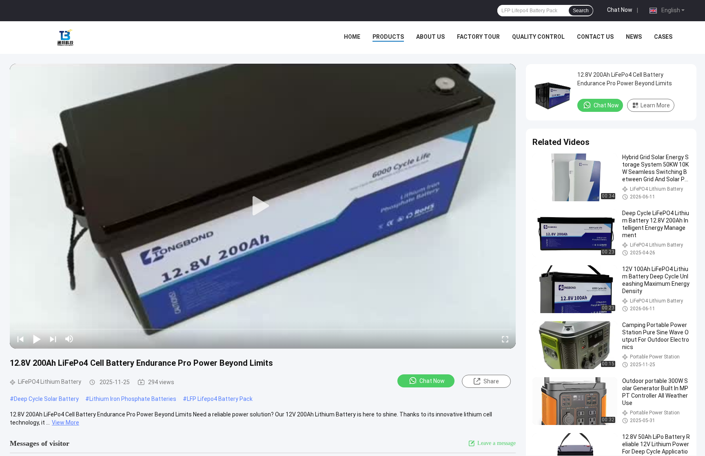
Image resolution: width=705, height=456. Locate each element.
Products (388, 36)
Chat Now (619, 10)
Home (352, 36)
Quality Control (538, 36)
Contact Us (595, 36)
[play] (263, 206)
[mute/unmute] (69, 339)
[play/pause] (37, 339)
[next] (53, 339)
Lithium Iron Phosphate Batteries (132, 399)
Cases (663, 36)
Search (581, 10)
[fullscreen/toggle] (505, 339)
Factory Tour (478, 36)
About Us (430, 36)
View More (65, 422)
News (634, 36)
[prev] (20, 339)
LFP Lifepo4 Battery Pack (220, 399)
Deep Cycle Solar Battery (46, 399)
